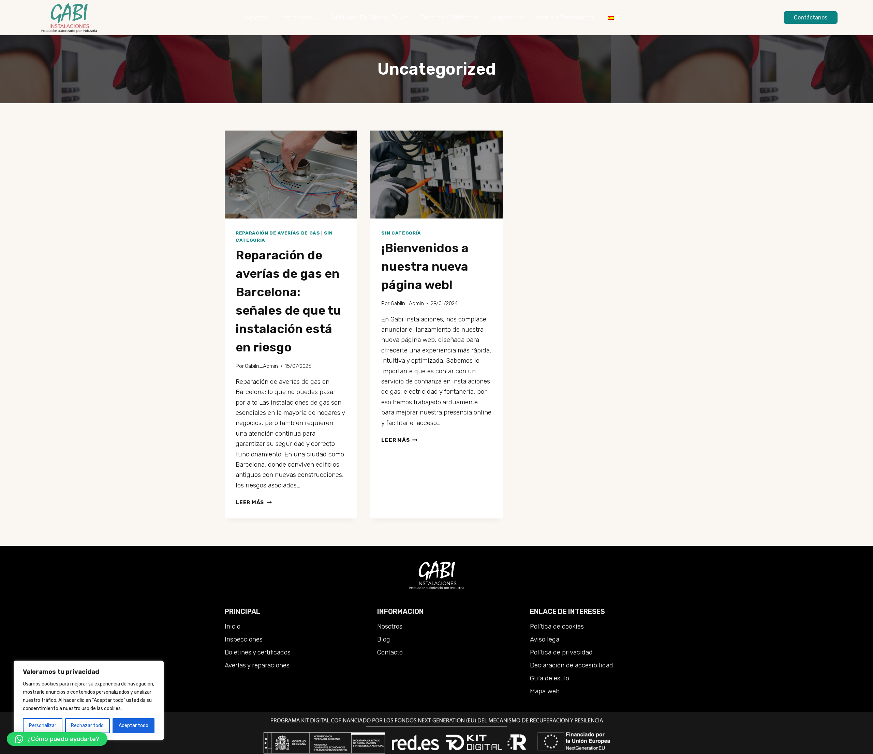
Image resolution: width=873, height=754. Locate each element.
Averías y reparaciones (565, 17)
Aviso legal (545, 639)
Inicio (232, 626)
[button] (57, 739)
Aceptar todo (133, 725)
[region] (89, 700)
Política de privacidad (561, 652)
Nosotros (256, 17)
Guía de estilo (549, 678)
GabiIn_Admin (261, 366)
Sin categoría (401, 233)
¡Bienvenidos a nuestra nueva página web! (425, 266)
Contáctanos (810, 17)
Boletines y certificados (450, 17)
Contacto (390, 652)
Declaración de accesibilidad (571, 665)
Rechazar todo (87, 725)
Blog (383, 639)
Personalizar (42, 725)
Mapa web (545, 691)
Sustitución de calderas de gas (369, 17)
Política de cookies (557, 626)
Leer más (254, 502)
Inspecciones (507, 17)
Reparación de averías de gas (278, 233)
